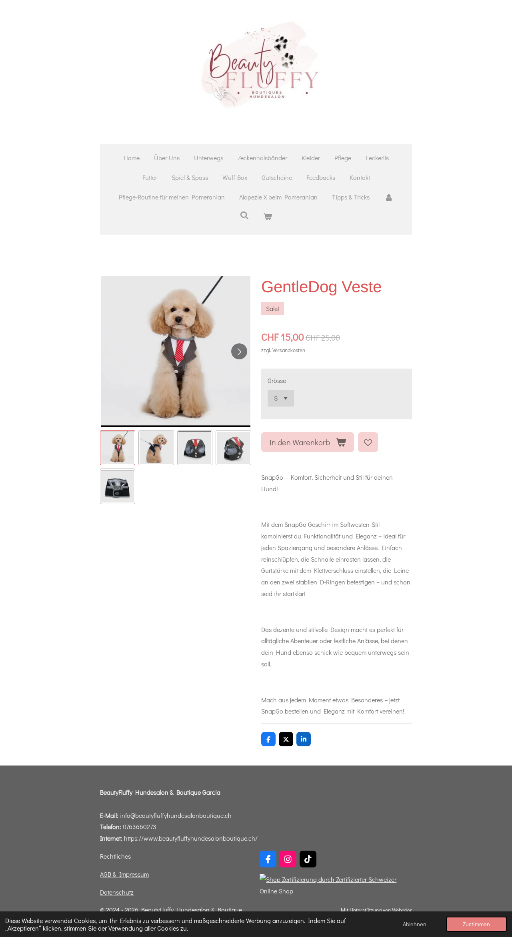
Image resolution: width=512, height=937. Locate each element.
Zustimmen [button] (476, 924)
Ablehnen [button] (414, 924)
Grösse (277, 380)
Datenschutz (117, 892)
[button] (117, 447)
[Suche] (244, 215)
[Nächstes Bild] (239, 351)
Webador (402, 910)
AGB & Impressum (124, 874)
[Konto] (388, 197)
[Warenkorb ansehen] (267, 216)
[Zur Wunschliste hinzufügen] (368, 442)
